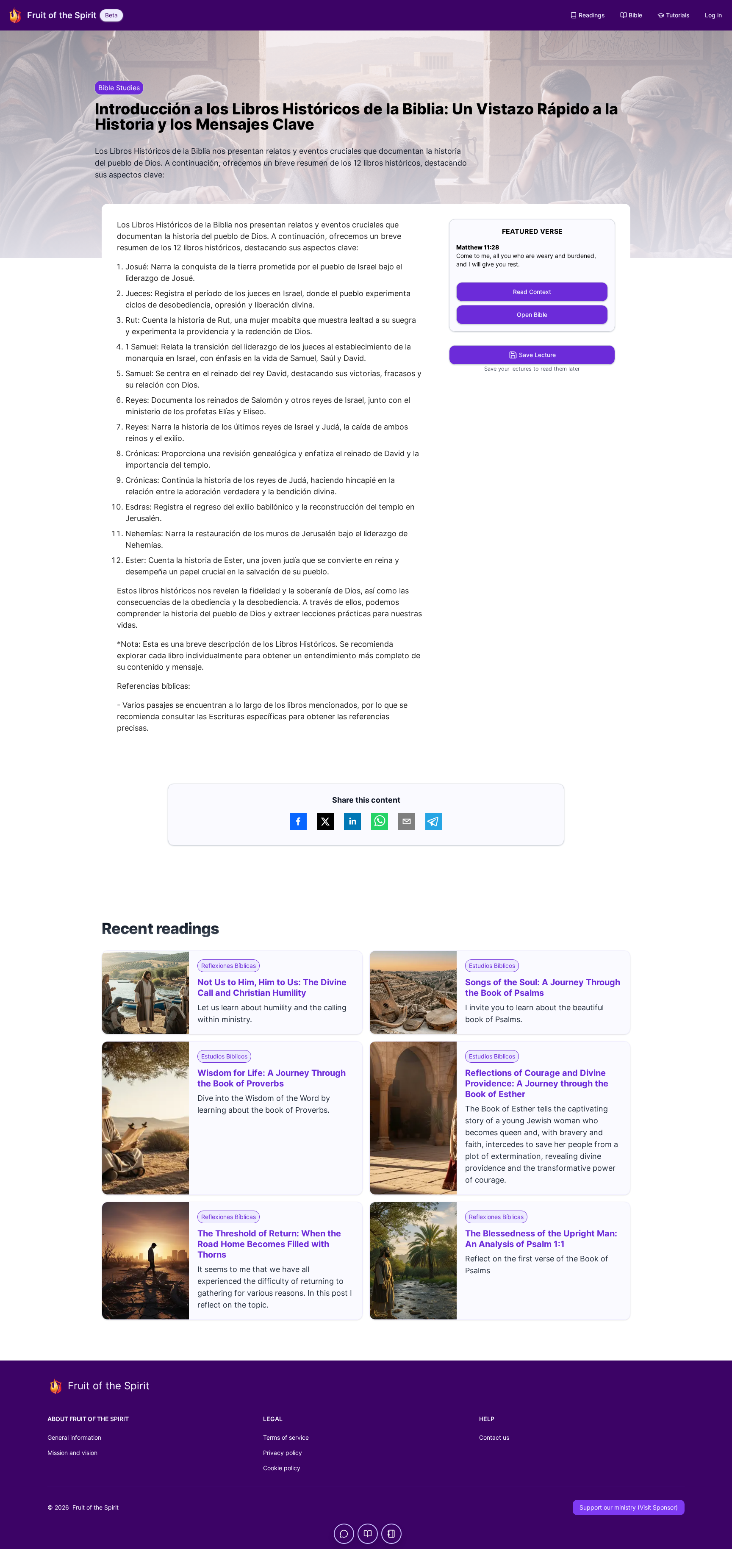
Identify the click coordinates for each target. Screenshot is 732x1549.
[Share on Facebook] (298, 821)
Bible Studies (119, 87)
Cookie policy (281, 1467)
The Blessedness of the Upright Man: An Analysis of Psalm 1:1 (541, 1238)
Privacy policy (282, 1452)
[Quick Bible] (368, 1534)
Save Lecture (537, 354)
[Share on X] (325, 821)
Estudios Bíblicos (492, 965)
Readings (592, 15)
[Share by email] (406, 821)
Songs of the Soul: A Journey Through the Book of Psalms (542, 987)
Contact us (494, 1437)
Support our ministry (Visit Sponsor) (629, 1507)
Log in (713, 15)
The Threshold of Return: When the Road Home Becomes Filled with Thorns (269, 1244)
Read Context (532, 291)
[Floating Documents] (391, 1534)
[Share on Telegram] (433, 821)
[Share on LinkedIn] (352, 821)
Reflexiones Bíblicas (228, 965)
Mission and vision (72, 1452)
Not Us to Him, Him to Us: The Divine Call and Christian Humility (272, 987)
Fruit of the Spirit (95, 1507)
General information (74, 1437)
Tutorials (678, 15)
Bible (635, 15)
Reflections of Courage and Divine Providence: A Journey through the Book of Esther (536, 1083)
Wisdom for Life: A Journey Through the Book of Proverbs (271, 1078)
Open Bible (532, 314)
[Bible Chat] (344, 1534)
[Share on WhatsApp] (379, 821)
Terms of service (286, 1437)
